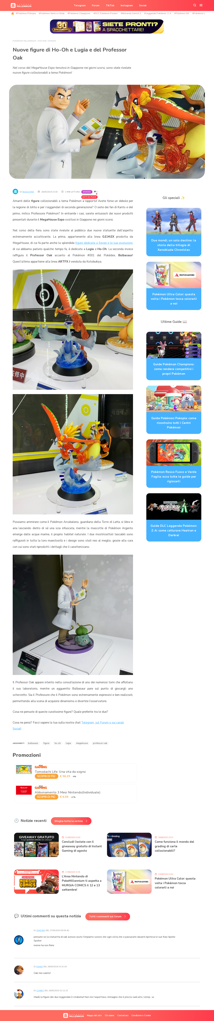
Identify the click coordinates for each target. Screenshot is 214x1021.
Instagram (127, 5)
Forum (95, 5)
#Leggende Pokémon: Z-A (157, 13)
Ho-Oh (58, 743)
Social (143, 5)
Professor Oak (100, 743)
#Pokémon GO (181, 13)
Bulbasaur (33, 743)
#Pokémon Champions (79, 13)
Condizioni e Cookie (141, 1015)
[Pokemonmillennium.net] (20, 5)
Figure (46, 743)
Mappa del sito (94, 1015)
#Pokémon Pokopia (26, 13)
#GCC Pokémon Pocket (106, 13)
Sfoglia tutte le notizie (69, 821)
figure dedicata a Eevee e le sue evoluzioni (103, 243)
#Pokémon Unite (201, 13)
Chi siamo (109, 1015)
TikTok (110, 5)
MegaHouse (82, 743)
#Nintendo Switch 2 (131, 13)
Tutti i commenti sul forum (105, 916)
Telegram (80, 5)
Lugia (68, 743)
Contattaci (122, 1015)
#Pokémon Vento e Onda (52, 13)
